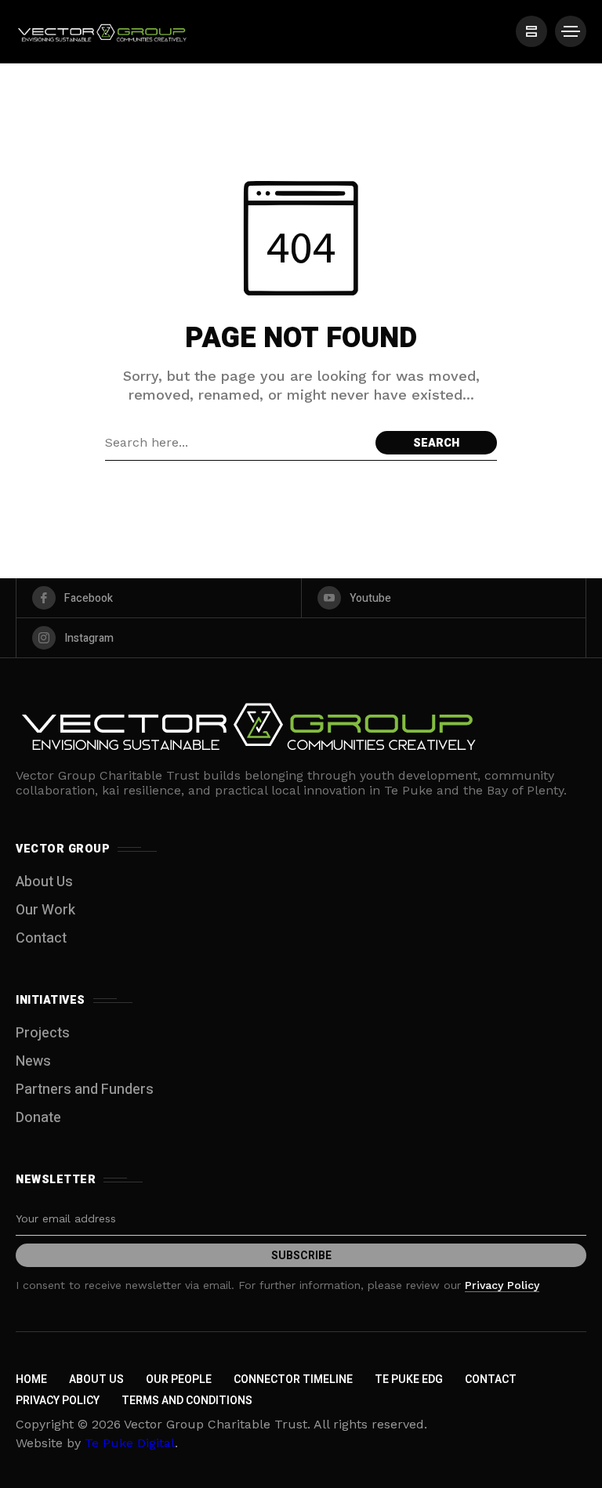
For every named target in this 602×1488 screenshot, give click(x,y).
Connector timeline (293, 1379)
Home (31, 1379)
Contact (41, 938)
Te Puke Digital (130, 1443)
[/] (531, 31)
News (33, 1061)
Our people (179, 1379)
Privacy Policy (502, 1285)
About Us (44, 881)
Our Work (45, 910)
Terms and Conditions (186, 1400)
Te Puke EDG (409, 1379)
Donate (38, 1117)
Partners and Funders (85, 1089)
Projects (43, 1033)
